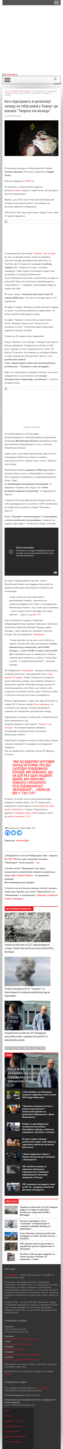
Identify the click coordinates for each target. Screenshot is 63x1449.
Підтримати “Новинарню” (16, 1437)
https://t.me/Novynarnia (15, 1349)
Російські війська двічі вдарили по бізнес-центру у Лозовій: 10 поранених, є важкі (37, 1256)
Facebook (52, 895)
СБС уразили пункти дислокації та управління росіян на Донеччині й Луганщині (37, 1246)
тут (37, 862)
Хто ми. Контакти (12, 1431)
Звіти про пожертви (13, 1442)
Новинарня (27, 670)
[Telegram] (19, 832)
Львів (35, 1048)
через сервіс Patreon (21, 875)
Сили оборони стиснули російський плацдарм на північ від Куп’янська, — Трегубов (39, 1236)
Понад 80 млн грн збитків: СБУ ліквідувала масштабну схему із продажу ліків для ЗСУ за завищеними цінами (26, 1036)
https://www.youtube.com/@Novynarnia (22, 1359)
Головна (8, 1416)
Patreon (8, 1374)
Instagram (18, 898)
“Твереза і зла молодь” (44, 253)
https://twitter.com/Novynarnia (18, 1344)
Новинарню (42, 1388)
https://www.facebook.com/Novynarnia (22, 1339)
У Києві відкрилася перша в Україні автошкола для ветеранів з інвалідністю (38, 1157)
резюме (17, 190)
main (19, 1048)
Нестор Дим (22, 840)
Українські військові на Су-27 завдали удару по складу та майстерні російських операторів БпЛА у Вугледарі (29, 948)
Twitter (8, 898)
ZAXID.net (29, 181)
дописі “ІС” (35, 614)
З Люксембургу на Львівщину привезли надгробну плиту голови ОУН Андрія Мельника (39, 1095)
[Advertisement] (31, 39)
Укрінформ (38, 634)
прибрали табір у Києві (26, 813)
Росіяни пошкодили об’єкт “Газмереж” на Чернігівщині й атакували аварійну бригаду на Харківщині (27, 992)
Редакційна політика (13, 1421)
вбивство (27, 1048)
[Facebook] (7, 832)
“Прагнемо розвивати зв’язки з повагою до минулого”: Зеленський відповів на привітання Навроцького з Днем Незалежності (38, 1111)
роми (42, 1048)
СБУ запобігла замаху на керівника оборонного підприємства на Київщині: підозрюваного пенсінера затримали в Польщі (35, 1172)
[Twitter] (13, 832)
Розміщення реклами (14, 1426)
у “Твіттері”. (27, 793)
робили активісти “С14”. (19, 816)
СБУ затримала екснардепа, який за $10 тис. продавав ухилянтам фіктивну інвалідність (38, 1187)
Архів (7, 1411)
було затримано (42, 704)
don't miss (10, 1048)
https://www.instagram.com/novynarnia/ (22, 1354)
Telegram (41, 895)
